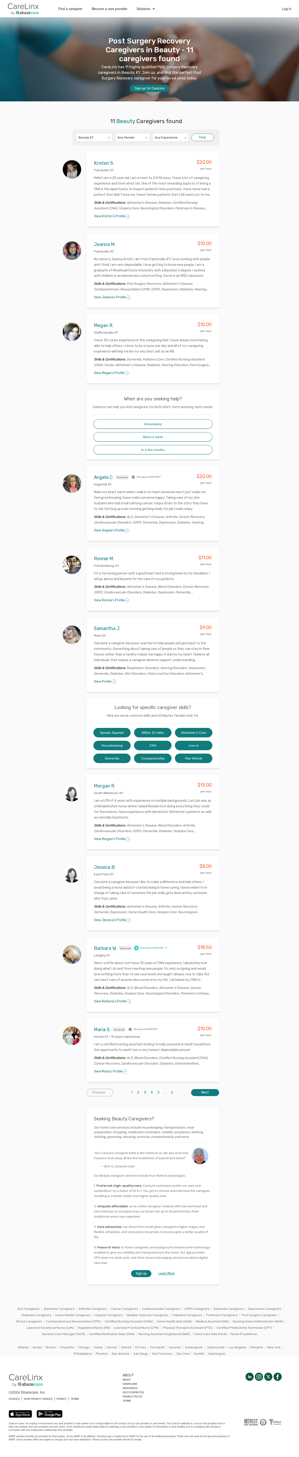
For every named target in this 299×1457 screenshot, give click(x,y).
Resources (130, 1388)
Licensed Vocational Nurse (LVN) (50, 1327)
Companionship (152, 758)
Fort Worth (157, 1347)
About (127, 1379)
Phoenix (102, 1353)
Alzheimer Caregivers (59, 1309)
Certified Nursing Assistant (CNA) (129, 1321)
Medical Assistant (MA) (212, 1321)
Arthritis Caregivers (93, 1309)
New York (274, 1347)
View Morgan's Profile (109, 839)
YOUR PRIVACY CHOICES (38, 1398)
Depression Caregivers (264, 1309)
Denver (112, 1347)
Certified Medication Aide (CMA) (112, 1334)
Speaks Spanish (112, 732)
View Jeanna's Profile (110, 297)
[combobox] (78, 137)
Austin (37, 1347)
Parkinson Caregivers (222, 1315)
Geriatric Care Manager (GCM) (63, 1334)
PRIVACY (62, 1398)
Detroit (126, 1347)
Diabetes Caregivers (36, 1315)
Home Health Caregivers (73, 1315)
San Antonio (120, 1353)
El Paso (140, 1347)
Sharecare (130, 1384)
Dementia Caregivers (229, 1309)
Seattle (199, 1353)
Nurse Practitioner (244, 1334)
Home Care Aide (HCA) (210, 1334)
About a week (153, 437)
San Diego (140, 1353)
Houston (175, 1347)
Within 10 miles (153, 732)
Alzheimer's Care (193, 732)
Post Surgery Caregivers (259, 1315)
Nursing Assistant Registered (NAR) (164, 1334)
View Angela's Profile (109, 530)
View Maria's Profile (108, 1071)
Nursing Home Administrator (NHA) (258, 1321)
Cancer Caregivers (124, 1309)
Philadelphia (83, 1353)
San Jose (183, 1353)
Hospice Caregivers (109, 1315)
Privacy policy (132, 1396)
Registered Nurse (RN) (94, 1327)
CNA (153, 745)
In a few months (153, 450)
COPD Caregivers (197, 1309)
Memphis (256, 1347)
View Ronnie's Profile (109, 600)
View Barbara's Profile (110, 1001)
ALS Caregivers (29, 1309)
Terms (127, 1400)
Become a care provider (109, 8)
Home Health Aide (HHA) (174, 1321)
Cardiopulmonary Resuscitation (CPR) (73, 1321)
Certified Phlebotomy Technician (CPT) (244, 1327)
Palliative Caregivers (187, 1315)
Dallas (98, 1347)
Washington (216, 1353)
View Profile (102, 682)
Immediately (153, 424)
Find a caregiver (70, 8)
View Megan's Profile (109, 373)
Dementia (112, 758)
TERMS (75, 1398)
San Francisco (162, 1353)
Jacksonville (216, 1347)
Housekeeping (112, 745)
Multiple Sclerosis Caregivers (147, 1315)
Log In (287, 8)
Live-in (194, 745)
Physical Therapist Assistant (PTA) (188, 1327)
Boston (51, 1347)
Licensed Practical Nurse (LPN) (136, 1327)
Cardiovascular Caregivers (161, 1309)
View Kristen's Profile (109, 216)
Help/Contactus (133, 1392)
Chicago (84, 1347)
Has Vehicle (193, 758)
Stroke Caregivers (29, 1321)
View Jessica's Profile (110, 920)
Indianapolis (194, 1347)
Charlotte (67, 1347)
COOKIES (14, 1398)
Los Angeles (237, 1347)
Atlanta (23, 1347)
